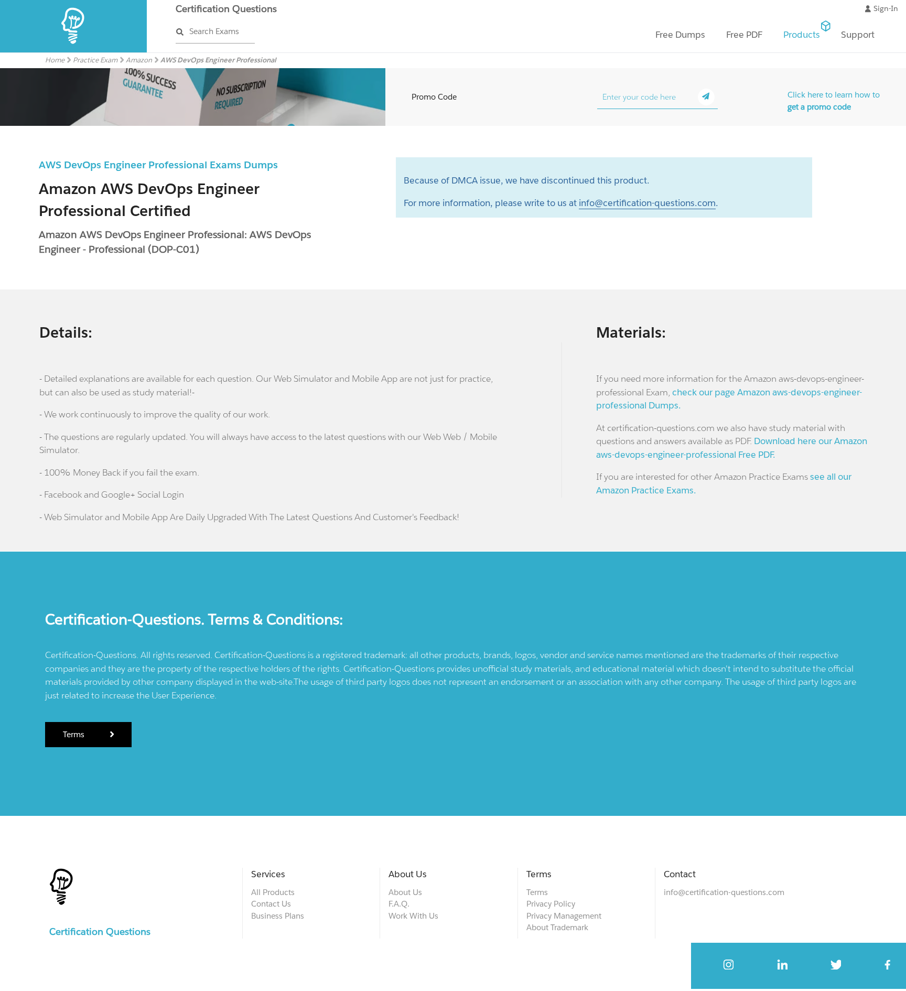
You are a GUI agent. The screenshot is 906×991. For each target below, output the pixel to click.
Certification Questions (226, 9)
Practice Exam (95, 60)
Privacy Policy (550, 904)
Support (858, 34)
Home (54, 60)
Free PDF (744, 34)
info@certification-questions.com (647, 203)
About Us (405, 892)
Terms (75, 734)
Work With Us (413, 916)
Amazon (139, 60)
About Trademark (557, 927)
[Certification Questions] (73, 50)
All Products (273, 892)
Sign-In (885, 8)
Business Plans (277, 916)
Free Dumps (680, 34)
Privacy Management (563, 916)
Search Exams (214, 31)
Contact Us (271, 904)
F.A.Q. (399, 904)
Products (801, 34)
